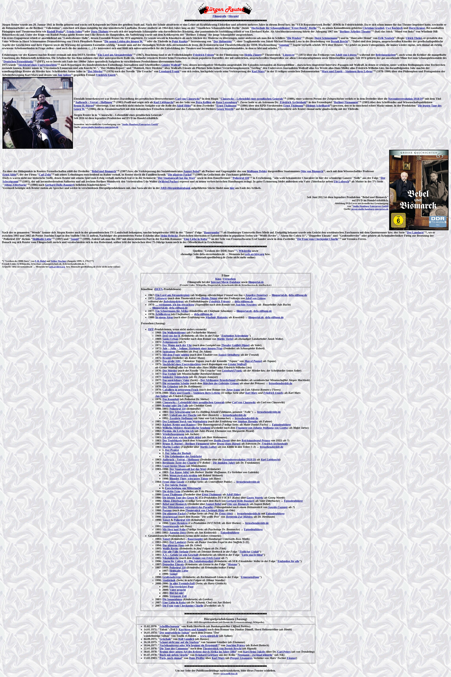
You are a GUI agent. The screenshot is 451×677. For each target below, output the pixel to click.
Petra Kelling (203, 102)
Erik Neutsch (386, 38)
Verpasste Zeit (178, 596)
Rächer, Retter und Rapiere (179, 424)
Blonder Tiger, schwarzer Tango (188, 478)
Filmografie (219, 16)
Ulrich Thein (413, 38)
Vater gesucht (177, 589)
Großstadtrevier (172, 577)
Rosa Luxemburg (226, 102)
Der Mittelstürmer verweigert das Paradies (188, 507)
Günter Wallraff (171, 64)
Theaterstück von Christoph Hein (204, 510)
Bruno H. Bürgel (84, 105)
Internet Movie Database (225, 282)
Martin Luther (171, 446)
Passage (167, 510)
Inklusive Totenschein (175, 376)
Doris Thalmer (100, 31)
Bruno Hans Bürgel (228, 443)
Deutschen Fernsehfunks (18, 61)
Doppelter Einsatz (173, 564)
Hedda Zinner (252, 54)
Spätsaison (168, 351)
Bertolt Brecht (339, 41)
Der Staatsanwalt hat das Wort (176, 177)
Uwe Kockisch (394, 27)
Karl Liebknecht (163, 102)
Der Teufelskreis (172, 440)
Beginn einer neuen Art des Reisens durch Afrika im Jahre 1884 (198, 651)
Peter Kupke (179, 41)
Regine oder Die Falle (175, 405)
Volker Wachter (58, 261)
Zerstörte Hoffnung (181, 418)
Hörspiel (233, 16)
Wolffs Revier (170, 548)
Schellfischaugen (169, 626)
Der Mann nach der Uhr (177, 345)
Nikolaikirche (170, 557)
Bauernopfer (211, 232)
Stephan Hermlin (247, 421)
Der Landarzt (415, 232)
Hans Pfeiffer (197, 658)
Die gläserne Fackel (179, 174)
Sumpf (75, 238)
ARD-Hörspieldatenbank (175, 187)
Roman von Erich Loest (206, 557)
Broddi (166, 357)
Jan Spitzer (64, 74)
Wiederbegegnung (173, 434)
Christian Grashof (373, 27)
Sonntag (284, 44)
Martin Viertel (225, 338)
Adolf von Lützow (346, 54)
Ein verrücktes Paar (181, 586)
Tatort (166, 519)
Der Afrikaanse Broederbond (218, 380)
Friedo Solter (74, 31)
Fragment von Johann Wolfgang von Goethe (262, 427)
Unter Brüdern (178, 523)
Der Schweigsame (180, 411)
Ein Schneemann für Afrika (172, 310)
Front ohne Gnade (173, 481)
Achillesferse (163, 314)
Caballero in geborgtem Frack (180, 389)
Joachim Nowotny (246, 304)
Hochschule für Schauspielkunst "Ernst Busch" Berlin (283, 27)
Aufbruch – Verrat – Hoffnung (93, 102)
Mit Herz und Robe (174, 529)
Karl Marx (258, 71)
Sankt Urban (170, 338)
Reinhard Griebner (206, 654)
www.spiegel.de (209, 635)
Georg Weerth (225, 108)
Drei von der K (171, 335)
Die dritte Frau (171, 491)
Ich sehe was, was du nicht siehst (181, 437)
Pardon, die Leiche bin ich (178, 430)
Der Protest (172, 450)
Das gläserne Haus (173, 545)
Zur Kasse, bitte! (179, 472)
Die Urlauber (170, 386)
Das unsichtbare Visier (175, 380)
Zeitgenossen (170, 342)
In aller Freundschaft (182, 583)
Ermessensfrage (250, 577)
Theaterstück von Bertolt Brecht (222, 648)
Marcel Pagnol (253, 361)
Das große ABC (171, 361)
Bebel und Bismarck (104, 171)
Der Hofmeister (223, 41)
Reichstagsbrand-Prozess (256, 440)
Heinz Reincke (169, 235)
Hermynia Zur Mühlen (239, 516)
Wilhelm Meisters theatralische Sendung (186, 427)
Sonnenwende (170, 526)
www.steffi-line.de (229, 673)
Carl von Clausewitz (187, 98)
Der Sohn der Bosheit (178, 453)
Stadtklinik (169, 580)
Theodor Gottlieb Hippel (235, 345)
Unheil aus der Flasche (183, 415)
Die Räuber (294, 38)
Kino (218, 278)
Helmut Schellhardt (318, 105)
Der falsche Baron (176, 484)
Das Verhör (169, 373)
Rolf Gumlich (186, 638)
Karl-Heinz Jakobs (254, 651)
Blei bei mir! (176, 592)
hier (232, 187)
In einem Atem (164, 317)
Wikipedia (245, 250)
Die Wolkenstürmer (174, 332)
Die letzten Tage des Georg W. (180, 497)
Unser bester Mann (174, 465)
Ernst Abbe (9, 174)
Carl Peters (284, 651)
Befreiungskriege (386, 54)
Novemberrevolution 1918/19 (405, 98)
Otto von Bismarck (312, 171)
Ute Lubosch (341, 181)
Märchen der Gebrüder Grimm (220, 383)
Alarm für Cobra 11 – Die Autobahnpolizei (187, 561)
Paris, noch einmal (171, 658)
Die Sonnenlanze (172, 599)
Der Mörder (95, 71)
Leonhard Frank (169, 71)
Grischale (165, 638)
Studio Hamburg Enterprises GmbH (140, 124)
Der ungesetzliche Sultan (174, 632)
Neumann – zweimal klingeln (255, 654)
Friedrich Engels (106, 74)
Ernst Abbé (225, 513)
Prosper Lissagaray (241, 658)
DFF (151, 329)
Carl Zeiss (45, 174)
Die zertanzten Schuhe (175, 383)
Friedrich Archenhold (292, 102)
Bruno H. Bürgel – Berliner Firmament (185, 443)
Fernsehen (229, 278)
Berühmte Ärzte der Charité (179, 462)
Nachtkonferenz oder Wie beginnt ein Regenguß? (189, 645)
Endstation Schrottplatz (234, 335)
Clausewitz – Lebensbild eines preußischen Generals (252, 98)
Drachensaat (170, 516)
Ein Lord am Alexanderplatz (115, 54)
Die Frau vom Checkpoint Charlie (317, 238)
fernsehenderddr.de (280, 383)
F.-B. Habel (40, 261)
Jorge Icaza (233, 389)
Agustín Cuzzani (277, 507)
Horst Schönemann (325, 38)
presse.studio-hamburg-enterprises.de (99, 127)
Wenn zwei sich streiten (183, 475)
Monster (232, 564)
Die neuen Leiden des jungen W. (123, 41)
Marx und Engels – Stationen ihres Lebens (347, 71)
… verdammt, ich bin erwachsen (174, 304)
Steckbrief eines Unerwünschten (37, 64)
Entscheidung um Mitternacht (183, 488)
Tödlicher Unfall (249, 551)
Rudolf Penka (55, 31)
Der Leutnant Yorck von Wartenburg (184, 421)
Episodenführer (281, 424)
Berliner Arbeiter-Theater (355, 31)
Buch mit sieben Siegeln (174, 654)
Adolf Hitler (184, 105)
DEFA (159, 289)
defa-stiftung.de (298, 295)
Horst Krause (417, 27)
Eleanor (291, 658)
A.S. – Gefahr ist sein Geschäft (180, 554)
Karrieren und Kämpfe (192, 629)
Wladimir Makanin (216, 317)
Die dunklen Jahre (224, 462)
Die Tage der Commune (174, 648)
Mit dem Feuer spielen (175, 354)
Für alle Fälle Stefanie (175, 551)
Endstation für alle (288, 561)
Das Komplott (170, 399)
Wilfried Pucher (168, 181)
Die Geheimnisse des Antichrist (183, 456)
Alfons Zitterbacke (15, 184)
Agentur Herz (177, 532)
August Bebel (191, 171)
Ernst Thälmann (226, 105)
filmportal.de (256, 282)
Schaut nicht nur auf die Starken (179, 642)
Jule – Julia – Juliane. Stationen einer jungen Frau (192, 348)
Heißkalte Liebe (42, 238)
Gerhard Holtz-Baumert (59, 184)
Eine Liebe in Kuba (195, 238)
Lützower (289, 54)
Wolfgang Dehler (257, 171)
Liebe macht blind (252, 554)
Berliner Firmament (346, 102)
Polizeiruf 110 (241, 177)
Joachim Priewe (235, 645)
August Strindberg (228, 354)
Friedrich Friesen (203, 54)
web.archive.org (254, 254)
